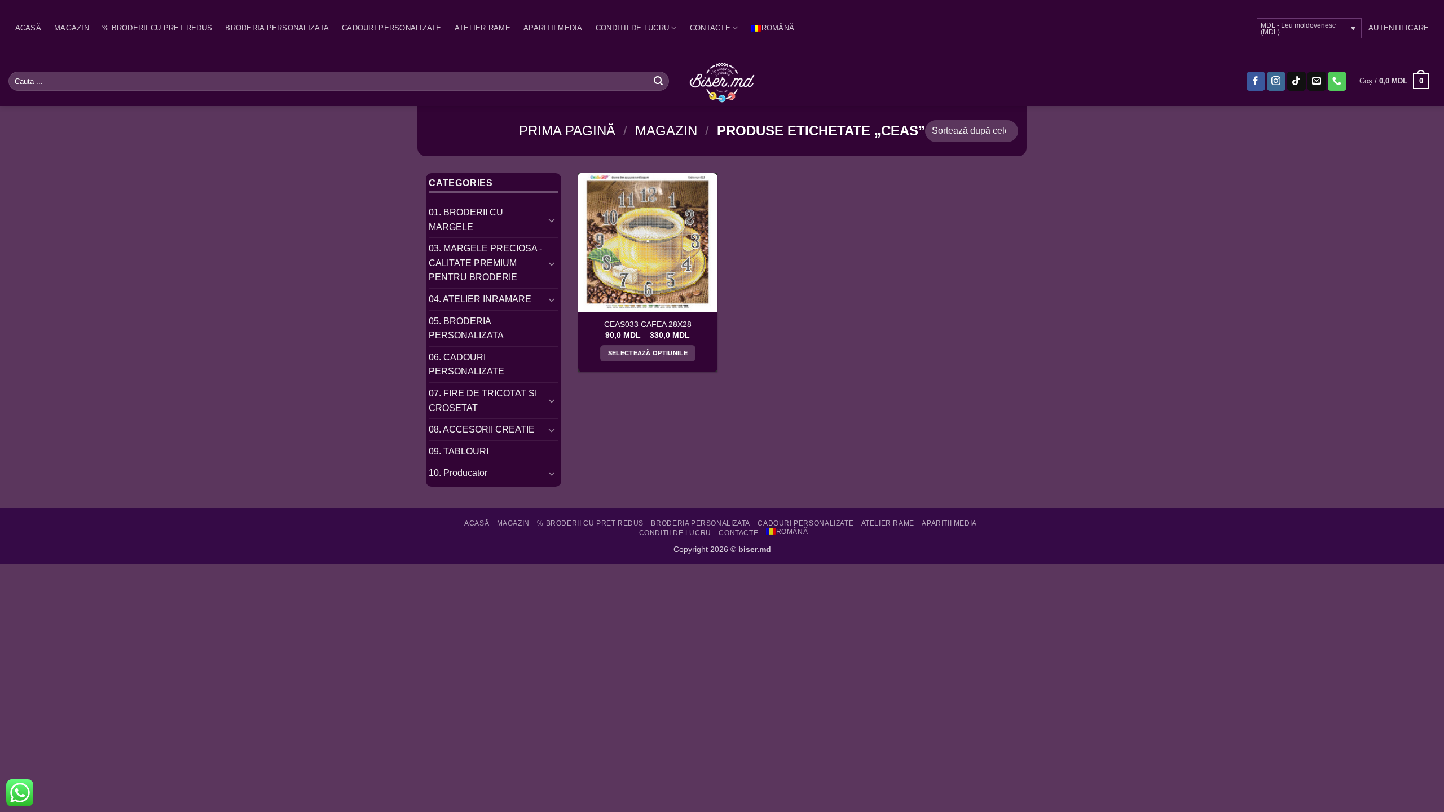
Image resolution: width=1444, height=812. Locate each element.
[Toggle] (551, 220)
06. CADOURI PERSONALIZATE (466, 364)
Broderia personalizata (277, 28)
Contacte (710, 28)
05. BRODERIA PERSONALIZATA (466, 328)
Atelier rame (482, 28)
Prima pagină (567, 130)
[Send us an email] (1316, 81)
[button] (1399, 28)
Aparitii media (553, 28)
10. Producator (458, 473)
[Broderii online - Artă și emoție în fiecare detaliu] (722, 81)
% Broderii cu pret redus (157, 28)
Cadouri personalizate (391, 28)
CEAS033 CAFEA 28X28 (648, 324)
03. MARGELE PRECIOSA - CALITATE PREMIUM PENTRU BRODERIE (485, 263)
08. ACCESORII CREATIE (482, 429)
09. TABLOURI (458, 451)
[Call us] (1337, 81)
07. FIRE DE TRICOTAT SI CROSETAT (483, 401)
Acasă (28, 28)
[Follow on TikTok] (1296, 81)
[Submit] (658, 81)
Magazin (71, 28)
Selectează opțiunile (648, 353)
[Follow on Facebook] (1256, 81)
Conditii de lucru (632, 28)
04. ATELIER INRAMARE (480, 299)
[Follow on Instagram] (1276, 81)
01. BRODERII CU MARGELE (466, 220)
